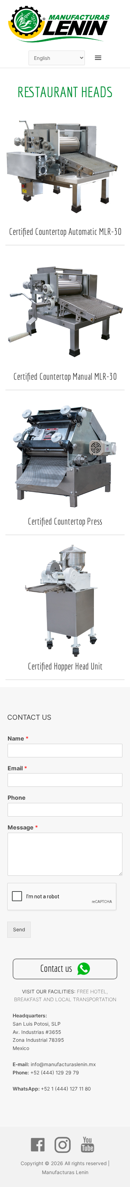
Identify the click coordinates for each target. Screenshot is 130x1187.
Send (19, 929)
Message (23, 827)
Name (18, 738)
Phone (17, 797)
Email (17, 768)
